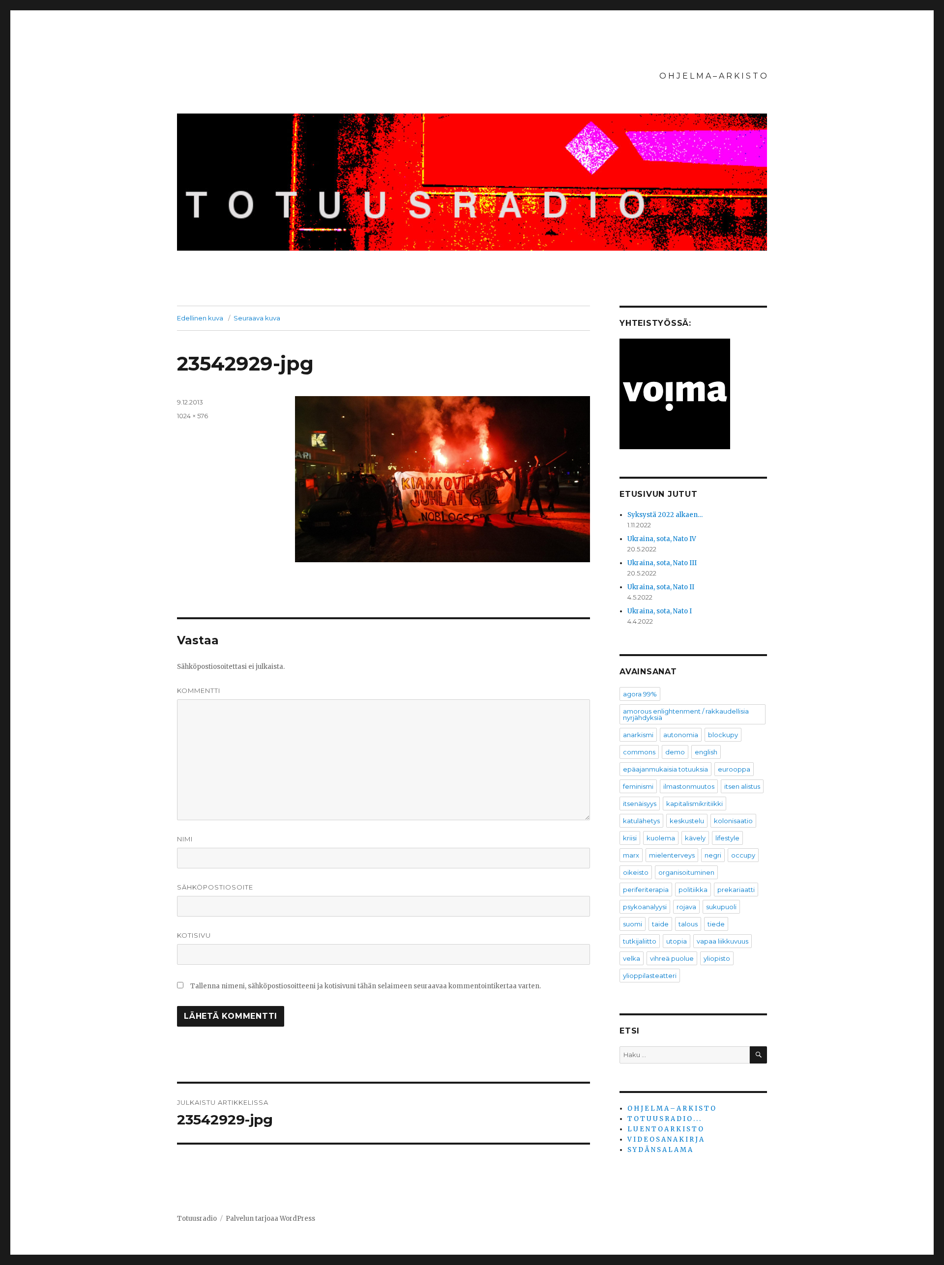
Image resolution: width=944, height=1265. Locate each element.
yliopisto (717, 958)
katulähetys (641, 821)
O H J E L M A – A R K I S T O (713, 76)
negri (713, 855)
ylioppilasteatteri (650, 975)
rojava (686, 907)
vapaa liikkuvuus (722, 941)
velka (631, 958)
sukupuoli (721, 907)
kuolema (661, 838)
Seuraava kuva (257, 318)
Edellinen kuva (200, 318)
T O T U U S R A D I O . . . (664, 1119)
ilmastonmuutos (688, 786)
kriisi (630, 838)
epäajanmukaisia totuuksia (665, 769)
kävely (695, 838)
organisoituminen (686, 872)
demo (675, 752)
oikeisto (636, 872)
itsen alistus (742, 786)
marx (631, 855)
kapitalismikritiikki (694, 803)
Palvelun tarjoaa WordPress (270, 1218)
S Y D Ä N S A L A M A (659, 1150)
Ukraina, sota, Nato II (660, 587)
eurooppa (734, 769)
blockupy (723, 735)
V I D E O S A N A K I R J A (665, 1139)
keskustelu (687, 821)
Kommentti (198, 690)
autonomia (680, 735)
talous (688, 924)
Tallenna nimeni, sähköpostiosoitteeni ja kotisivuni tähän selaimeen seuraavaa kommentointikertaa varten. (365, 986)
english (706, 752)
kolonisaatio (733, 821)
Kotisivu (194, 935)
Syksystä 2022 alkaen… (665, 515)
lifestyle (727, 838)
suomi (632, 924)
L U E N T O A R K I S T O (665, 1129)
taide (660, 924)
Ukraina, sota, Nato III (662, 563)
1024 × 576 (192, 416)
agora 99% (640, 694)
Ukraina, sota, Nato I (659, 611)
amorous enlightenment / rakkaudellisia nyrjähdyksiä (686, 714)
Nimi (185, 839)
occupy (743, 855)
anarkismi (638, 735)
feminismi (638, 786)
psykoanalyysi (645, 907)
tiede (716, 924)
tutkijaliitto (639, 941)
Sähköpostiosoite (215, 887)
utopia (676, 941)
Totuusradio (197, 1218)
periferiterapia (646, 889)
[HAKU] (758, 1055)
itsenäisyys (639, 803)
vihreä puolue (672, 958)
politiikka (693, 889)
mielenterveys (672, 855)
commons (639, 752)
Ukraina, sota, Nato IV (661, 539)
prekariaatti (736, 889)
